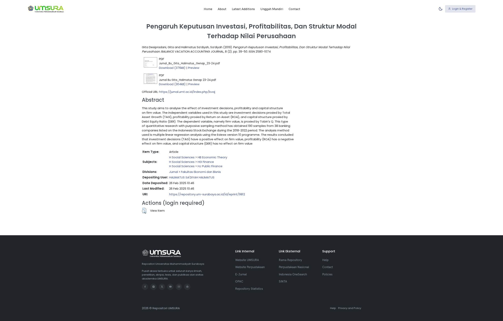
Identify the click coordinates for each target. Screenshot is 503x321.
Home (208, 9)
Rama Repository (290, 260)
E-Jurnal (241, 274)
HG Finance (206, 162)
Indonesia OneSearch (293, 274)
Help (325, 260)
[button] (144, 211)
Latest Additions (243, 9)
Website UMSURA (247, 260)
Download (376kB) (172, 68)
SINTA (283, 281)
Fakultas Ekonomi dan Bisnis (201, 172)
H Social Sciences (182, 157)
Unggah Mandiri (271, 9)
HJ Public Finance (210, 166)
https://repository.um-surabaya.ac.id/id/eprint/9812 (207, 194)
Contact (294, 9)
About (222, 9)
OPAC (239, 281)
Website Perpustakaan (250, 267)
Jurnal (173, 172)
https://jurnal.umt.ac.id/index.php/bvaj (187, 92)
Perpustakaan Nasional (294, 267)
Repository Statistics (249, 289)
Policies (327, 274)
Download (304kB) (172, 84)
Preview (193, 68)
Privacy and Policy (349, 308)
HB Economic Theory (212, 157)
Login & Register (462, 9)
